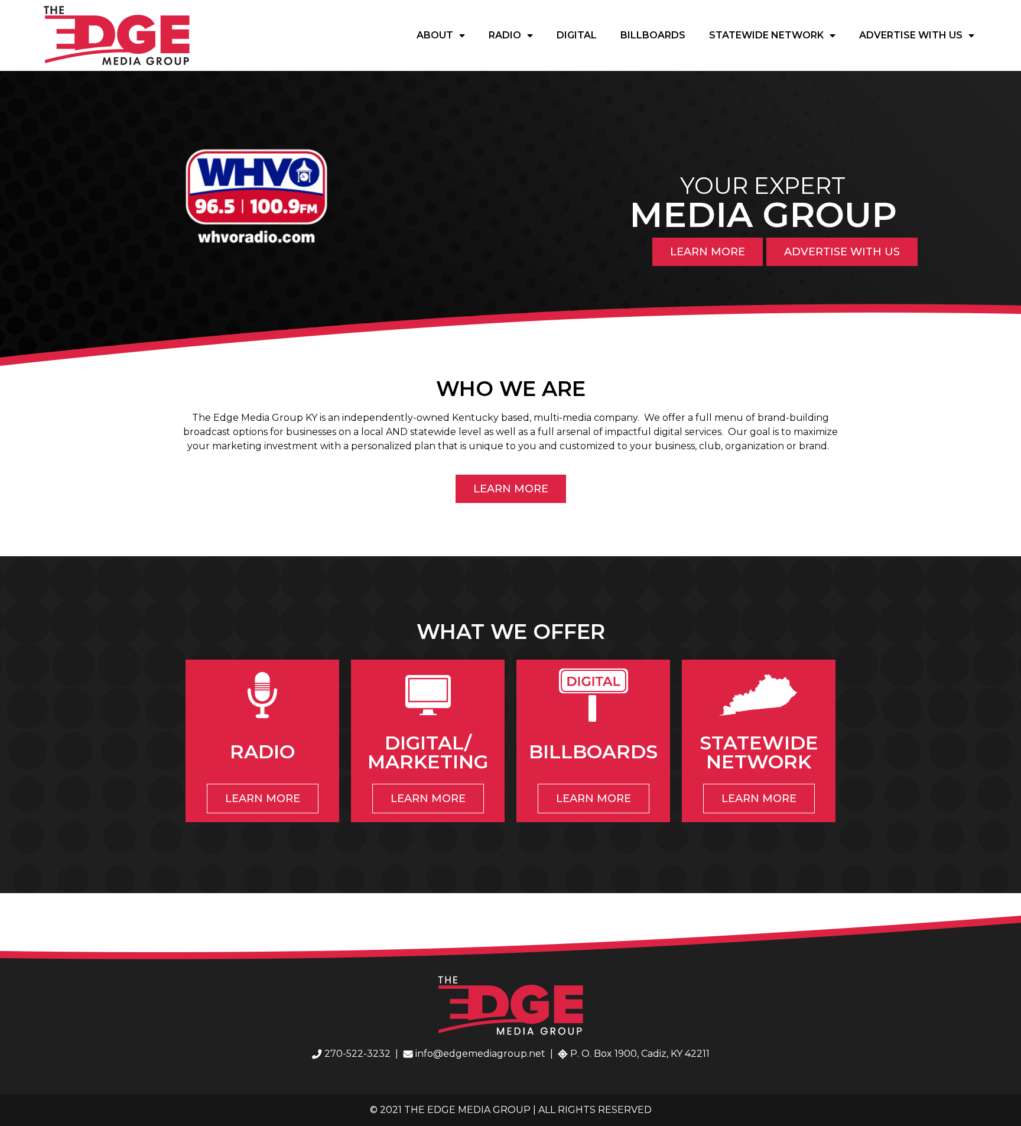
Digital (577, 35)
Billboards (652, 35)
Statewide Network (766, 35)
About (435, 35)
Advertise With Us (911, 35)
